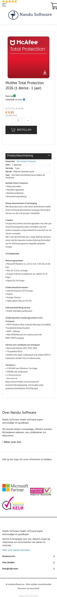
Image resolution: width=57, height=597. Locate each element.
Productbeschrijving (20, 158)
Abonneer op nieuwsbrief (28, 591)
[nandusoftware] (28, 15)
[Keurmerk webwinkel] (13, 513)
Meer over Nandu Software (16, 553)
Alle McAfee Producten (26, 164)
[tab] (28, 160)
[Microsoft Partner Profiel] (16, 498)
